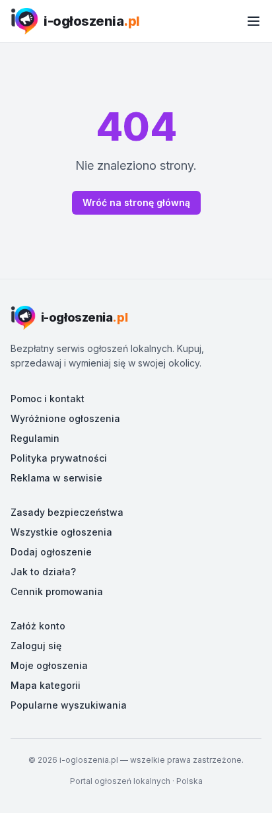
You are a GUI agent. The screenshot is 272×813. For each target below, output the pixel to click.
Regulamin (35, 438)
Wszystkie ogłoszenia (61, 532)
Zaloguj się (36, 645)
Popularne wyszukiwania (69, 705)
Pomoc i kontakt (48, 398)
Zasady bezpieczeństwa (67, 512)
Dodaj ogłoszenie (51, 551)
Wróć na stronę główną (136, 202)
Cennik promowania (57, 591)
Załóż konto (38, 625)
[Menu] (253, 21)
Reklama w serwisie (56, 477)
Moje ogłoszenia (49, 665)
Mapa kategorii (46, 685)
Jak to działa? (43, 571)
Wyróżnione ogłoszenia (65, 418)
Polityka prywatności (59, 458)
